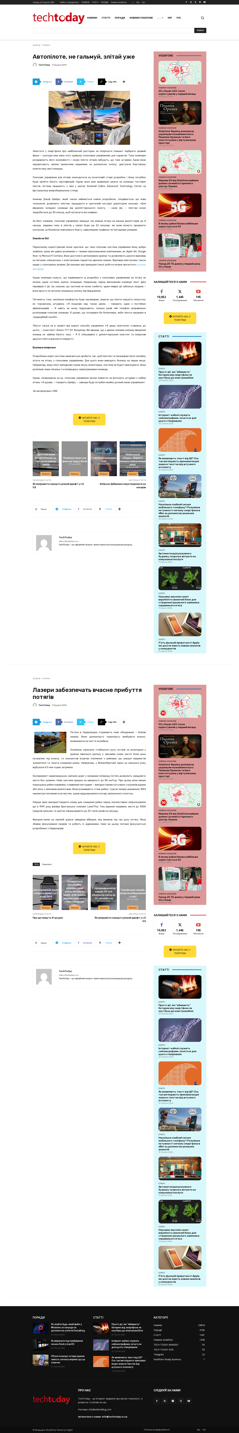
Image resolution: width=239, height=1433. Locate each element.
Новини (46, 45)
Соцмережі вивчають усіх (103, 459)
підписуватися (199, 290)
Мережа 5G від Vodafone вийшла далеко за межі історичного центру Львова (179, 183)
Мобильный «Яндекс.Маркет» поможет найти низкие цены (133, 459)
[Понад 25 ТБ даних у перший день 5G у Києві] (180, 245)
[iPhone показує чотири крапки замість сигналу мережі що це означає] (40, 1360)
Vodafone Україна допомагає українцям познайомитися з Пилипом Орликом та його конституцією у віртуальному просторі (177, 137)
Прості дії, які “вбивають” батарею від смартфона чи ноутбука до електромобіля (176, 374)
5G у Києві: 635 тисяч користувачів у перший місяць (177, 92)
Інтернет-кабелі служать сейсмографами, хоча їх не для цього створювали (177, 418)
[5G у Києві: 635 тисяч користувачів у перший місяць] (180, 73)
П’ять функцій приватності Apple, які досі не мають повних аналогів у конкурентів (179, 645)
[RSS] (165, 1401)
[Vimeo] (200, 2)
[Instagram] (191, 2)
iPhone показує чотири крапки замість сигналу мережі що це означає (68, 1359)
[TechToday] (35, 65)
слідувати (180, 290)
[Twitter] (195, 2)
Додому (36, 45)
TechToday (44, 65)
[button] (202, 18)
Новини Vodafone (167, 88)
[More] (124, 81)
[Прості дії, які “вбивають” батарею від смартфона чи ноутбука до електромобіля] (180, 353)
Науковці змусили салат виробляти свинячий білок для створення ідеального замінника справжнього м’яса (179, 601)
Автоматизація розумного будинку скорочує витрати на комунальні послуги (177, 556)
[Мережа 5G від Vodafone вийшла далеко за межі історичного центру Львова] (180, 162)
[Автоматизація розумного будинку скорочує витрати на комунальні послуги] (180, 535)
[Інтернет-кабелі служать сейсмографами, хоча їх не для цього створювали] (180, 397)
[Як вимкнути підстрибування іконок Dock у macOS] (40, 1344)
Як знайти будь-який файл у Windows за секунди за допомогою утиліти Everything (68, 1327)
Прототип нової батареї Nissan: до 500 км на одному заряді (45, 459)
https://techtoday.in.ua (68, 541)
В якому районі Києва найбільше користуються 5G (178, 225)
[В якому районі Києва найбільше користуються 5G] (180, 205)
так (162, 290)
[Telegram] (173, 1401)
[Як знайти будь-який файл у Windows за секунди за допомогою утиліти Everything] (40, 1328)
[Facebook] (186, 2)
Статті (162, 369)
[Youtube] (204, 2)
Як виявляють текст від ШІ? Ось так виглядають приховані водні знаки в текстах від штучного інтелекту (179, 463)
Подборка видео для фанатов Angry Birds (74, 459)
